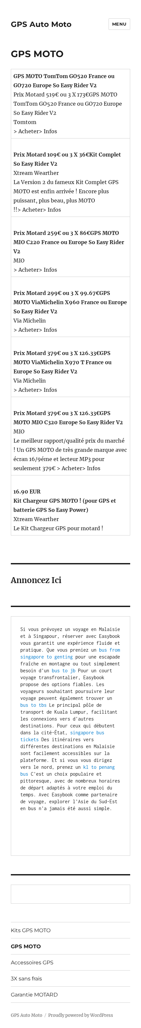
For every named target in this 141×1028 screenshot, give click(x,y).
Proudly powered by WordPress (80, 1015)
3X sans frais (26, 979)
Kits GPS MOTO (30, 930)
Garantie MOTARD (34, 995)
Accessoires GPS (32, 962)
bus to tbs (33, 705)
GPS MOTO (26, 946)
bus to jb (63, 670)
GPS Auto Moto (41, 24)
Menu (119, 24)
